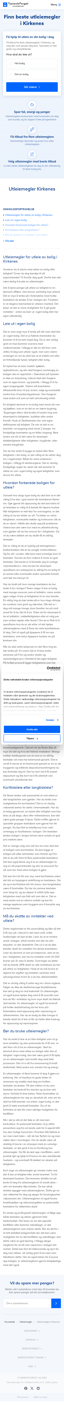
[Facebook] (25, 1388)
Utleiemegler (26, 1322)
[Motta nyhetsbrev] (56, 1303)
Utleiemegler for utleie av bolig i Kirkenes (28, 215)
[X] (32, 1388)
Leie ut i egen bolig (16, 220)
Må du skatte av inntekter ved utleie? (26, 235)
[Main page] (17, 4)
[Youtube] (38, 1388)
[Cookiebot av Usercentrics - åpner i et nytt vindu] (46, 669)
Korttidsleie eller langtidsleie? (22, 230)
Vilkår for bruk (40, 1397)
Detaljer (50, 720)
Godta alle (32, 729)
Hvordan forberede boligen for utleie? (26, 225)
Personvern (22, 1397)
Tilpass (30, 738)
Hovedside (9, 1322)
